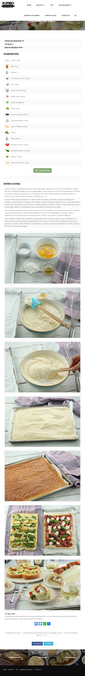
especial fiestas (39, 633)
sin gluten (53, 633)
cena (31, 633)
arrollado (26, 633)
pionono (47, 633)
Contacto (38, 670)
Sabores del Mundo (26, 670)
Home (5, 670)
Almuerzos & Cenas (14, 633)
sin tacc (59, 633)
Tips (16, 670)
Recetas (11, 670)
